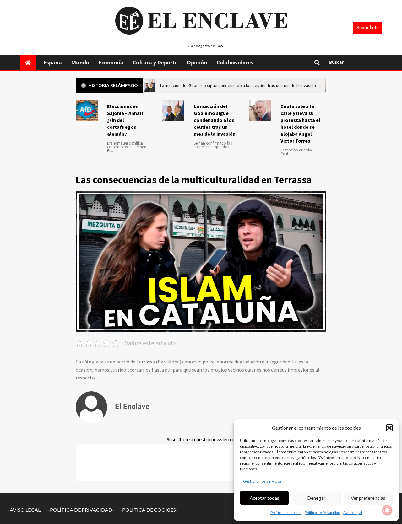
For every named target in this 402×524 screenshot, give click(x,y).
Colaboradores (235, 62)
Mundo (80, 62)
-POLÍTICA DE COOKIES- (149, 510)
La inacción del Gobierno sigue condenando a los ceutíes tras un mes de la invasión (215, 120)
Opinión (197, 62)
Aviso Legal (352, 512)
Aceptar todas (264, 498)
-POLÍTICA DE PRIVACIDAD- (81, 510)
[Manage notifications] (387, 510)
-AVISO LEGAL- (25, 510)
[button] (389, 428)
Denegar (316, 498)
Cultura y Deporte (155, 62)
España (53, 62)
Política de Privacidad (322, 512)
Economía (111, 62)
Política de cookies (286, 512)
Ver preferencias (368, 498)
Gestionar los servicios (262, 481)
